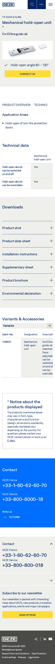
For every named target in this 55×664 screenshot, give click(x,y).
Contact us (27, 73)
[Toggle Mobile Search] (32, 4)
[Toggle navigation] (50, 4)
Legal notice (33, 657)
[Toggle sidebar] (41, 4)
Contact (8, 544)
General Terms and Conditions (15, 653)
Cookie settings (9, 657)
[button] (36, 639)
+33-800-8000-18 (22, 499)
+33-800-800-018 (22, 565)
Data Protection (39, 653)
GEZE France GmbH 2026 (13, 646)
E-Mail (11, 440)
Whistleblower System (12, 649)
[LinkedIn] (45, 639)
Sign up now (27, 614)
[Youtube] (50, 639)
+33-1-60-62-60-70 (24, 485)
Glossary (22, 657)
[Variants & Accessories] (27, 326)
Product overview (16, 105)
